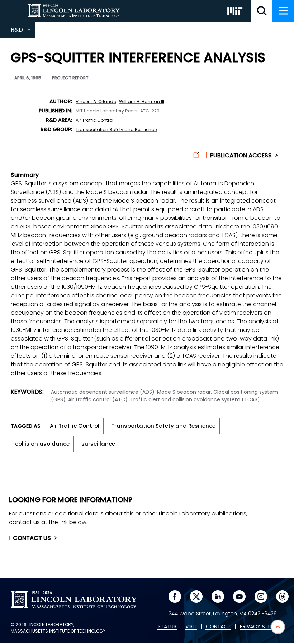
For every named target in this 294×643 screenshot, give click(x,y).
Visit (191, 627)
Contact (32, 538)
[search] (261, 11)
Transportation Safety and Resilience (116, 129)
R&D (23, 32)
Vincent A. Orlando (96, 101)
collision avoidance (42, 444)
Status (167, 627)
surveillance (98, 444)
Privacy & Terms (261, 627)
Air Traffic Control (94, 120)
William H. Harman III (141, 101)
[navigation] (283, 11)
